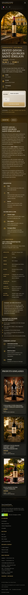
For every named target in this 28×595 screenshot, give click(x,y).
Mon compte (4, 539)
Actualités (4, 528)
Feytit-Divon (5, 112)
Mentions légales (5, 589)
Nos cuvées (12, 112)
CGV (10, 589)
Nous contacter (5, 552)
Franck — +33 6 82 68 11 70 (8, 560)
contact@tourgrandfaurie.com (8, 562)
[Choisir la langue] (3, 7)
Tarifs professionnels (6, 541)
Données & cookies (5, 592)
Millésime (5, 94)
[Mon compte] (6, 7)
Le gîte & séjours (5, 547)
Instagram (10, 576)
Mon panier (4, 536)
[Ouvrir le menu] (25, 2)
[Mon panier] (9, 7)
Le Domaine (4, 521)
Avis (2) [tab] (14, 119)
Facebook (4, 576)
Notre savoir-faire (5, 523)
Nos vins (3, 534)
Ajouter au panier (14, 104)
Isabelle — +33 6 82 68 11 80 (8, 558)
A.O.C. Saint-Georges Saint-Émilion (17, 110)
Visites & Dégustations (6, 525)
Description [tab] (5, 119)
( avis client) (12, 59)
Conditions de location (16, 589)
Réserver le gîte (5, 549)
